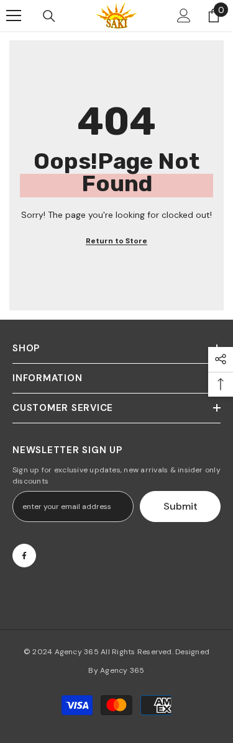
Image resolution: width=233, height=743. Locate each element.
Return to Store (116, 241)
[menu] (13, 15)
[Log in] (184, 15)
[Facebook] (24, 555)
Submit (180, 506)
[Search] (49, 16)
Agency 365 (77, 652)
